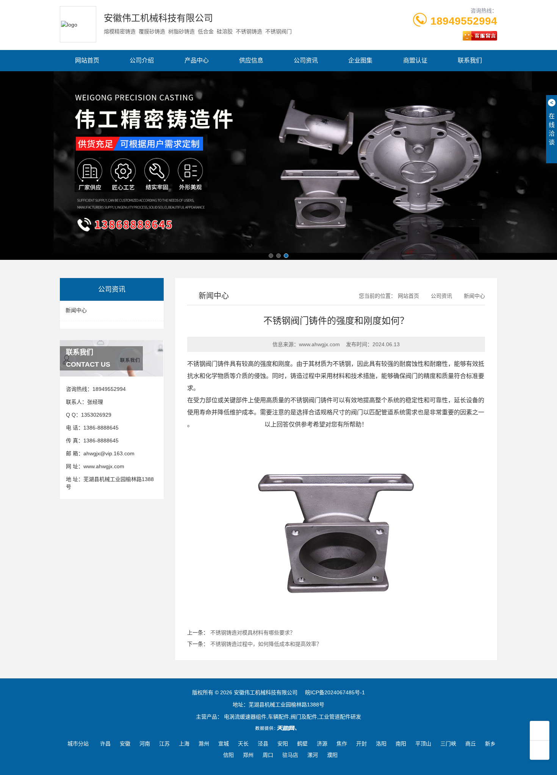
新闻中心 (76, 310)
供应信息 (251, 60)
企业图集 (360, 60)
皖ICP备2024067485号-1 (335, 692)
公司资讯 (306, 60)
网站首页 (87, 60)
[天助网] (278, 728)
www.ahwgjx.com (103, 466)
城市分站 (78, 744)
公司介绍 (142, 60)
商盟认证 (415, 60)
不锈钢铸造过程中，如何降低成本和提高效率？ (266, 644)
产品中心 (197, 60)
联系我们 (470, 60)
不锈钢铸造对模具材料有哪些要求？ (252, 633)
